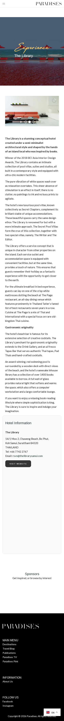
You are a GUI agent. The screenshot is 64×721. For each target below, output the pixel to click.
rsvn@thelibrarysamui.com (28, 455)
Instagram (8, 705)
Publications (9, 652)
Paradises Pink (10, 661)
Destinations (9, 644)
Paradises (32, 716)
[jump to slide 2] (29, 122)
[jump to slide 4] (37, 122)
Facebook (8, 701)
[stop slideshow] (42, 121)
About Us (8, 681)
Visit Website (18, 464)
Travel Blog (9, 648)
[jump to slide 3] (33, 122)
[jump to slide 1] (26, 122)
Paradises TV (10, 657)
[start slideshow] (21, 121)
